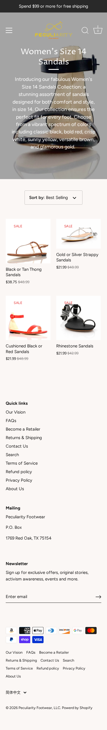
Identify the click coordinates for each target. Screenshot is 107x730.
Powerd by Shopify (77, 708)
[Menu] (9, 30)
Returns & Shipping (24, 437)
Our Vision (15, 412)
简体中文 (13, 692)
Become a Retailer (23, 429)
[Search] (85, 31)
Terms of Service (22, 463)
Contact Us (17, 446)
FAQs (11, 420)
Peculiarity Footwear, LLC (39, 708)
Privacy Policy (19, 480)
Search (12, 454)
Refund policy (19, 471)
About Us (15, 488)
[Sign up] (98, 597)
